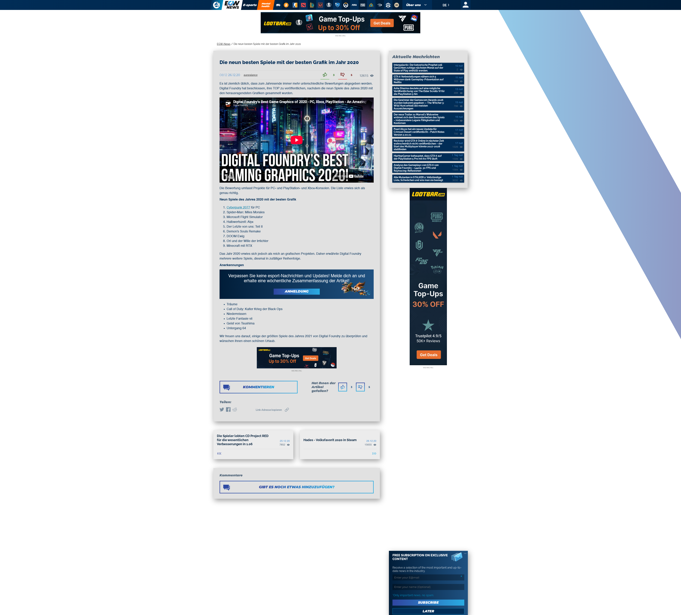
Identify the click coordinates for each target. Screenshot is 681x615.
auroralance (251, 75)
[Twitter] (222, 410)
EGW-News (223, 44)
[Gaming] (278, 5)
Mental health (266, 5)
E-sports (250, 5)
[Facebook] (228, 410)
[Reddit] (234, 410)
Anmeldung (297, 291)
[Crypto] (286, 5)
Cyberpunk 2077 (238, 207)
